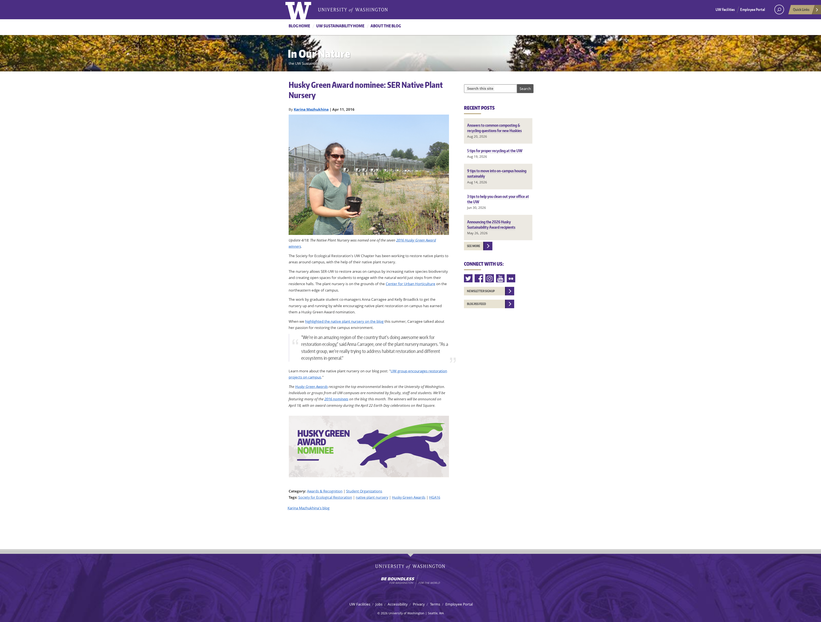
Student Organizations (364, 491)
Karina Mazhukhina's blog (308, 508)
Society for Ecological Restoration (325, 497)
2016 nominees (336, 398)
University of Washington (302, 9)
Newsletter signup (481, 291)
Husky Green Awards (311, 386)
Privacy (419, 604)
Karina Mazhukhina (311, 109)
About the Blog (386, 25)
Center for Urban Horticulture (410, 283)
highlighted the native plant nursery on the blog (344, 321)
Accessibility (398, 604)
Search (525, 88)
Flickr (511, 278)
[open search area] (779, 9)
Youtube (500, 278)
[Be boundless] (410, 581)
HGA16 (434, 497)
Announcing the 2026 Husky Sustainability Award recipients (491, 224)
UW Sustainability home (340, 25)
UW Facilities (725, 9)
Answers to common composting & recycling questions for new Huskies (494, 128)
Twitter (468, 278)
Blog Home (299, 25)
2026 (384, 613)
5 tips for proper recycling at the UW (494, 150)
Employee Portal (752, 9)
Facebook (479, 278)
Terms (435, 604)
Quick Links (801, 9)
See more (473, 246)
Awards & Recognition (325, 491)
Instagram (489, 278)
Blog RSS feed (476, 304)
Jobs (378, 604)
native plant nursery (372, 497)
